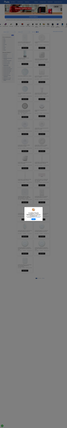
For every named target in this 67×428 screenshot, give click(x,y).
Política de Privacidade (36, 217)
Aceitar (33, 219)
